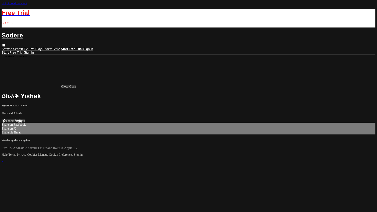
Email (21, 120)
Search (18, 49)
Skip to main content (14, 3)
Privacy (22, 154)
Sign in (88, 49)
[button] (3, 45)
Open (72, 86)
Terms (12, 154)
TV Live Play (33, 49)
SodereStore (51, 49)
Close (65, 86)
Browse (7, 49)
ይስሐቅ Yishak (10, 105)
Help (5, 154)
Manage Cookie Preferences (56, 154)
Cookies (32, 154)
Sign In (29, 52)
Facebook (8, 120)
